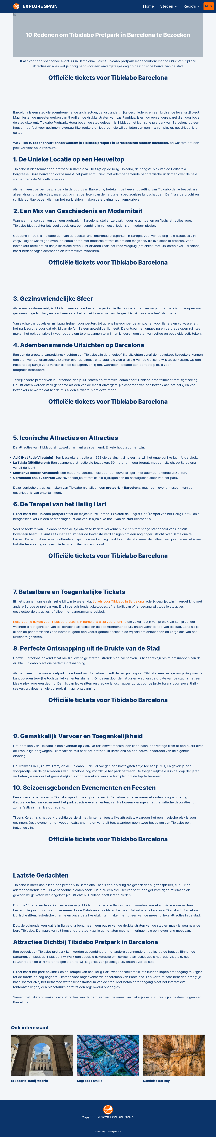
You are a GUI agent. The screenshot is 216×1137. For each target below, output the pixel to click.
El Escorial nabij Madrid (29, 1081)
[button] (175, 6)
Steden (166, 6)
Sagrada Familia (89, 1081)
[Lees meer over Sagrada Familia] (108, 1055)
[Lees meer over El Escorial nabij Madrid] (42, 1055)
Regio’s (189, 6)
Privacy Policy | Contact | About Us (108, 1132)
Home (148, 6)
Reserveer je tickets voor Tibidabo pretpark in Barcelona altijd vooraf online (69, 622)
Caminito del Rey (156, 1081)
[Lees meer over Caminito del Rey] (174, 1055)
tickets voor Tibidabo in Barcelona (118, 601)
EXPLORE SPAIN (40, 6)
